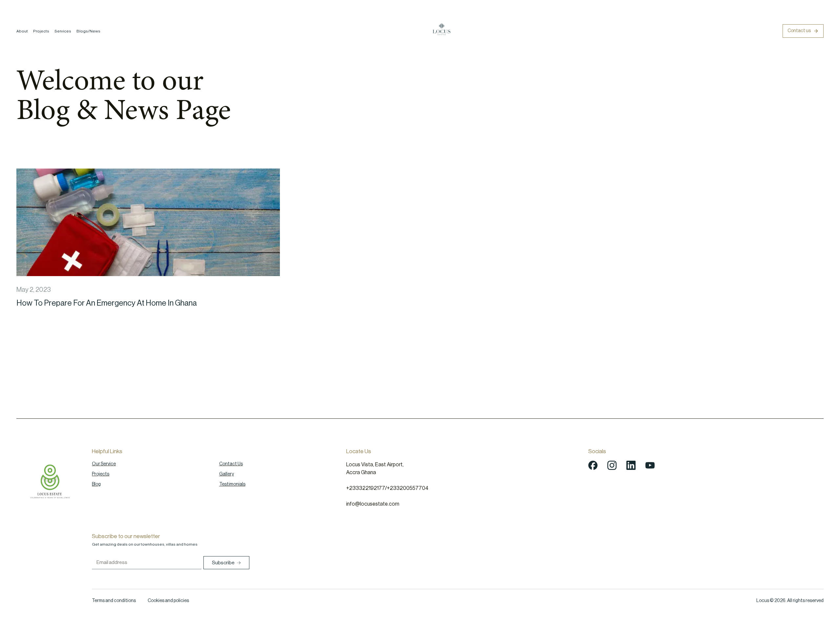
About (22, 31)
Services (62, 31)
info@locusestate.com (372, 504)
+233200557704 (407, 488)
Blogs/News (88, 31)
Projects (41, 31)
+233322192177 (365, 488)
